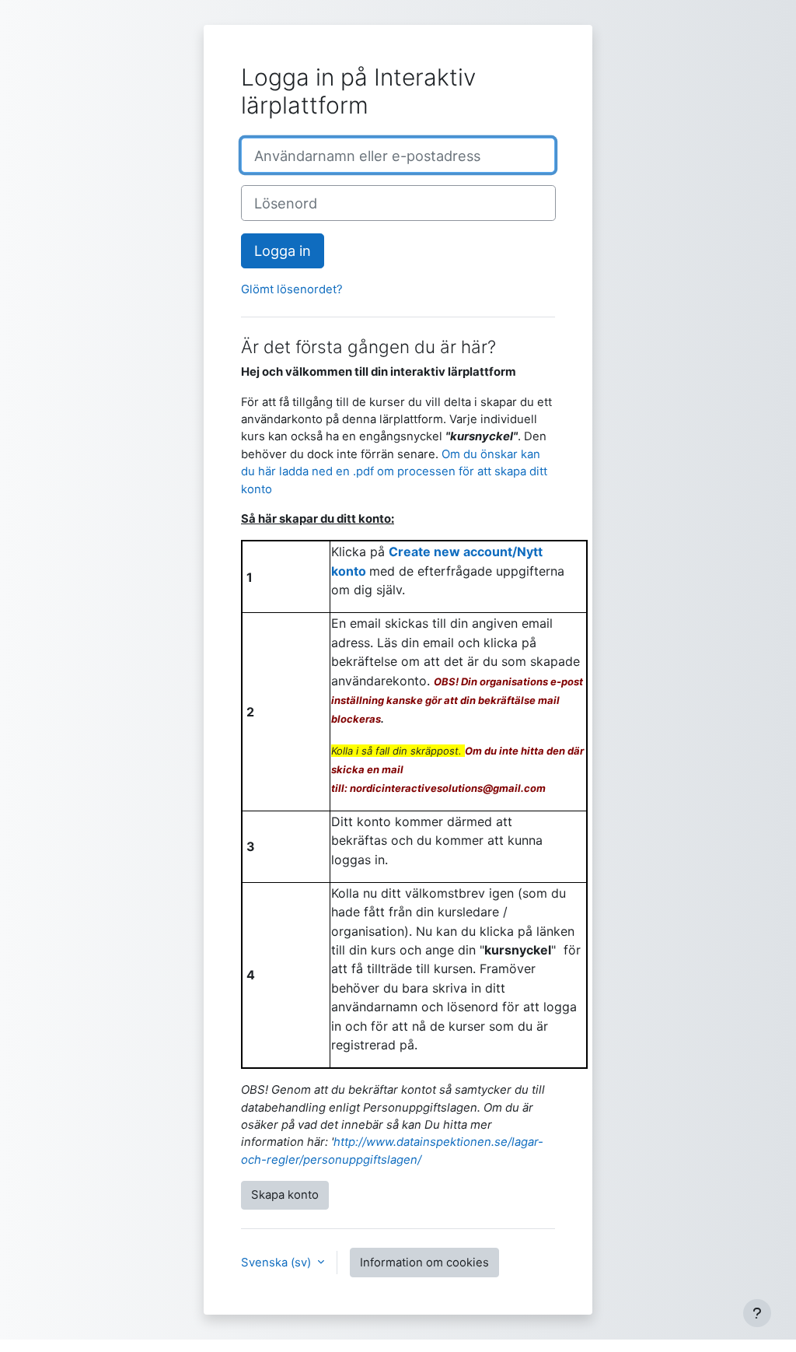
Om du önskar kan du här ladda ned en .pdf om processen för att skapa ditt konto (394, 471)
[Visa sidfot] (757, 1313)
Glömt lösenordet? (292, 289)
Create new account (450, 551)
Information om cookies (424, 1263)
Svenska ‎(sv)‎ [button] (277, 1263)
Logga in (282, 250)
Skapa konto (285, 1195)
